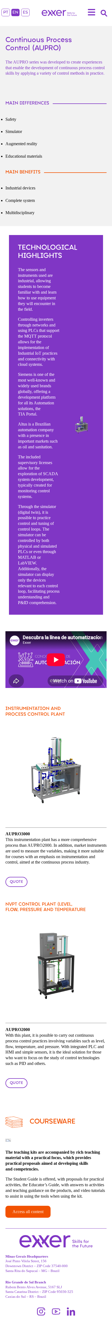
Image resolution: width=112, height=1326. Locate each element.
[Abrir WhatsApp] (98, 1312)
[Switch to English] (15, 13)
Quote (16, 882)
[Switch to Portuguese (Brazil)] (6, 13)
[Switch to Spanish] (25, 13)
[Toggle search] (104, 13)
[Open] (91, 13)
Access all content (28, 1211)
